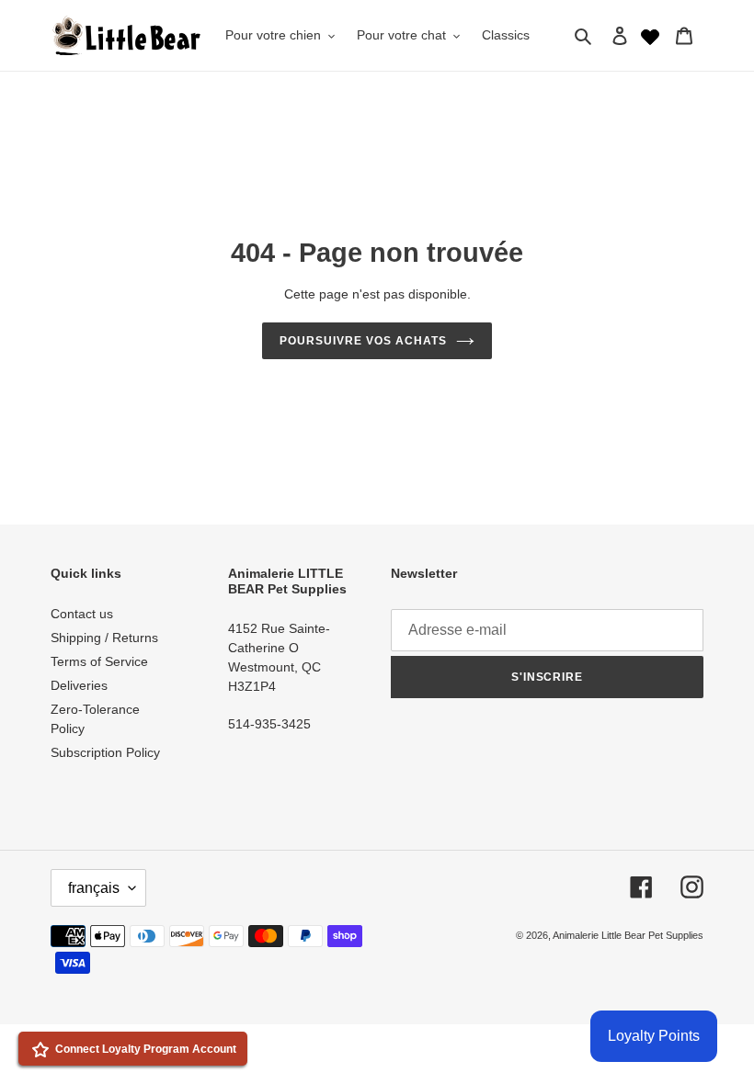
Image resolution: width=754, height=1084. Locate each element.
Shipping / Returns (104, 637)
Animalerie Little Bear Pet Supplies (628, 935)
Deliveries (79, 685)
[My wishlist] (650, 35)
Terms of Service (99, 661)
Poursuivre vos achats (363, 340)
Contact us (82, 613)
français (94, 888)
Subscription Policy (105, 752)
